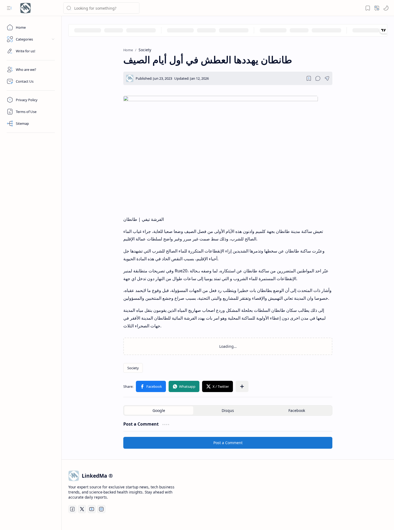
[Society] (133, 368)
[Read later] (309, 78)
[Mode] (386, 8)
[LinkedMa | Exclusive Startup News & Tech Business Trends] (25, 8)
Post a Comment (228, 442)
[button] (9, 8)
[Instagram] (101, 509)
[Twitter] (82, 509)
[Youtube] (92, 509)
